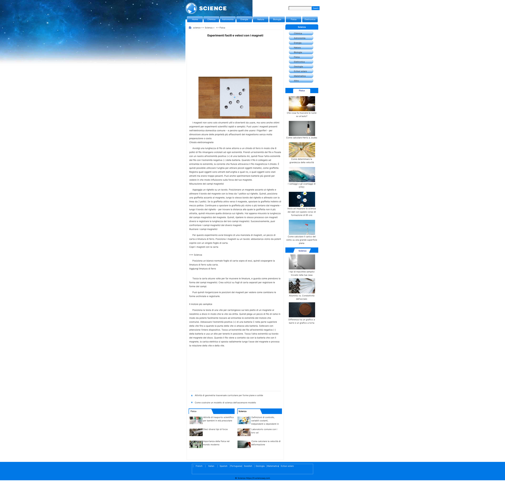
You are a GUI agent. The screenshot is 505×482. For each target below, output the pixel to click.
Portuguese (235, 466)
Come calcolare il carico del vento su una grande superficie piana (301, 239)
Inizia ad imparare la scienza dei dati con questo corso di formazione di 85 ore (301, 211)
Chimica (211, 19)
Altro (296, 80)
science (197, 27)
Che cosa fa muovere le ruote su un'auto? (301, 114)
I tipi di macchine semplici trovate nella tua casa (302, 273)
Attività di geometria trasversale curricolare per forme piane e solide (229, 395)
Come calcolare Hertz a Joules (301, 137)
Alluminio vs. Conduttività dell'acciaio (301, 297)
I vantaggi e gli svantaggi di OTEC (301, 185)
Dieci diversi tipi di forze (215, 429)
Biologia (277, 19)
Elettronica (310, 19)
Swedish (248, 466)
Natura (260, 19)
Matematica (300, 76)
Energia (244, 19)
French (199, 466)
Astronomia (228, 19)
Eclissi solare (300, 71)
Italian (211, 466)
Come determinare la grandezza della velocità (301, 161)
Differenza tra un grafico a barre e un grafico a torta (301, 321)
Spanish (223, 466)
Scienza (209, 27)
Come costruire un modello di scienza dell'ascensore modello (225, 402)
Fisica (293, 19)
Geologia (298, 66)
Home (195, 19)
